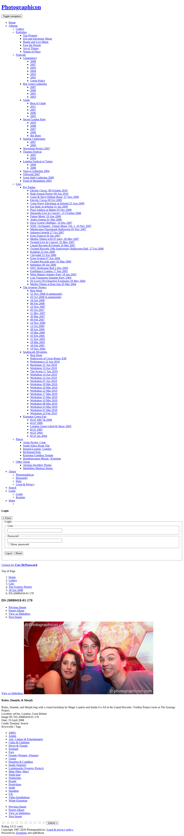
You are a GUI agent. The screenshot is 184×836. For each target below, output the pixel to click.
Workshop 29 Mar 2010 (43, 384)
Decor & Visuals (18, 745)
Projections (15, 784)
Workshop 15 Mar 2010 (43, 397)
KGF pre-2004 (38, 435)
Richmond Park (32, 452)
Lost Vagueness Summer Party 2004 (50, 277)
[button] (12, 490)
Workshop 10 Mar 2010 (43, 400)
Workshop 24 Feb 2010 (43, 413)
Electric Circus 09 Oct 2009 (46, 200)
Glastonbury (30, 58)
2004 (33, 70)
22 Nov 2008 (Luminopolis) (46, 293)
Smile (12, 787)
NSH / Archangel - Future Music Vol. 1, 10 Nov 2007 (60, 226)
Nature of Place (32, 51)
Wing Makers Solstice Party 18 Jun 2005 (53, 274)
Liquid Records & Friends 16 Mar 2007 (52, 245)
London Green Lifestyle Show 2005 (50, 426)
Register (20, 497)
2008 (33, 61)
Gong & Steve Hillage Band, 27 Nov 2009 (54, 196)
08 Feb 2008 (37, 303)
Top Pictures (30, 35)
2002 (33, 77)
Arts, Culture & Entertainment (26, 739)
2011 (33, 106)
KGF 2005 (36, 429)
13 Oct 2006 (37, 326)
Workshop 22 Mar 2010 (43, 390)
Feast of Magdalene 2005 (37, 180)
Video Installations (19, 797)
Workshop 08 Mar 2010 (43, 403)
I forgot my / (19, 564)
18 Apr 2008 (37, 300)
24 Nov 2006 (37, 322)
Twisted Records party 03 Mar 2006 (50, 261)
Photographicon (25, 474)
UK (11, 794)
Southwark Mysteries (35, 351)
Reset (19, 553)
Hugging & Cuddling (21, 761)
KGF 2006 (36, 423)
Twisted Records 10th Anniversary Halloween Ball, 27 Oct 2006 (67, 248)
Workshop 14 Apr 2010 (43, 374)
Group (12, 758)
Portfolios (21, 32)
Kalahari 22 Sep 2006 (42, 251)
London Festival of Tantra (37, 161)
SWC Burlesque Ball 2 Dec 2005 (49, 268)
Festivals (21, 54)
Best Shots (36, 290)
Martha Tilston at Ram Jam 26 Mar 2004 (53, 284)
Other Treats (23, 461)
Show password (20, 544)
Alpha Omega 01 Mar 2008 (46, 219)
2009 (33, 164)
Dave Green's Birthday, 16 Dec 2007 (51, 222)
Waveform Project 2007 (36, 148)
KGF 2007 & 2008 (41, 419)
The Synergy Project (34, 287)
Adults (12, 735)
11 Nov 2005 (37, 339)
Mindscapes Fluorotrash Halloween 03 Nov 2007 (58, 229)
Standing (14, 790)
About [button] (12, 471)
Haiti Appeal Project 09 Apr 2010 (49, 193)
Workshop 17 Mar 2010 (43, 393)
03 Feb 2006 (37, 335)
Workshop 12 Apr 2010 (43, 377)
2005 (33, 67)
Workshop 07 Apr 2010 (43, 381)
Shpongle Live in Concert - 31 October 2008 (55, 213)
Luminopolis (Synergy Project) (26, 768)
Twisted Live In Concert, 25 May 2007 (52, 242)
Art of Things (30, 48)
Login (19, 494)
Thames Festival (32, 151)
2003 (33, 74)
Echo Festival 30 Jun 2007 (45, 235)
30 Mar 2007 (37, 316)
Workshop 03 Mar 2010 (43, 406)
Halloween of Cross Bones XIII (48, 358)
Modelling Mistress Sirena (38, 468)
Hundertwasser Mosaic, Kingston (42, 458)
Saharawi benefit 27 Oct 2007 (47, 232)
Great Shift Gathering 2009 (38, 177)
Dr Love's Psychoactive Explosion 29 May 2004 (57, 280)
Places (19, 439)
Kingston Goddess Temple (38, 455)
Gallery (20, 29)
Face (11, 752)
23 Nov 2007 (37, 306)
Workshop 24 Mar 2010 (43, 387)
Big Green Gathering (35, 83)
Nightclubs (15, 777)
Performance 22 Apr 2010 (45, 361)
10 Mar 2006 (37, 332)
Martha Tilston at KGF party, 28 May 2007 (54, 238)
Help (18, 481)
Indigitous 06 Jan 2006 (43, 264)
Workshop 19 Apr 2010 (43, 368)
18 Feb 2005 (37, 345)
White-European (18, 800)
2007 (33, 64)
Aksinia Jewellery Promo (37, 465)
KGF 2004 (36, 432)
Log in (9, 553)
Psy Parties (29, 187)
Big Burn (35, 135)
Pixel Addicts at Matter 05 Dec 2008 (51, 209)
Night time (15, 774)
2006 (33, 90)
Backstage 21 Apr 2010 (43, 364)
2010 (33, 122)
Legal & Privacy (25, 484)
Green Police (37, 80)
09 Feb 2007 (37, 319)
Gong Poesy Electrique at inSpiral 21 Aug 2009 (57, 203)
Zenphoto (21, 832)
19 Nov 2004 (37, 348)
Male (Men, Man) (19, 771)
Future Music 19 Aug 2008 (45, 216)
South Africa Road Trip (36, 445)
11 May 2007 (37, 313)
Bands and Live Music (36, 41)
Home (12, 22)
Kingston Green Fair (34, 416)
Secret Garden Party (34, 119)
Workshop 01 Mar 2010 (43, 410)
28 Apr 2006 (37, 329)
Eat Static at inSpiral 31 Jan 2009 (49, 206)
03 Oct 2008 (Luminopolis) (45, 297)
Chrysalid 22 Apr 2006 (43, 255)
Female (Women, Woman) (23, 755)
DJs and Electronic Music (37, 38)
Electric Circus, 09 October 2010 (49, 190)
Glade (26, 100)
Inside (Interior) (17, 765)
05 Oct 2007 (37, 310)
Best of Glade (38, 103)
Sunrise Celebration (34, 138)
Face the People (32, 45)
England (13, 748)
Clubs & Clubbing (19, 742)
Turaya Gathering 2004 (36, 171)
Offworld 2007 (31, 174)
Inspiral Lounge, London (37, 448)
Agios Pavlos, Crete (34, 442)
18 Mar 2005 (37, 342)
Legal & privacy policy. (60, 829)
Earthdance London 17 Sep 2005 (49, 271)
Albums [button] (13, 25)
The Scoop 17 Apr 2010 (44, 371)
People (12, 781)
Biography (22, 477)
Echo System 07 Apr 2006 (45, 258)
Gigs (18, 184)
